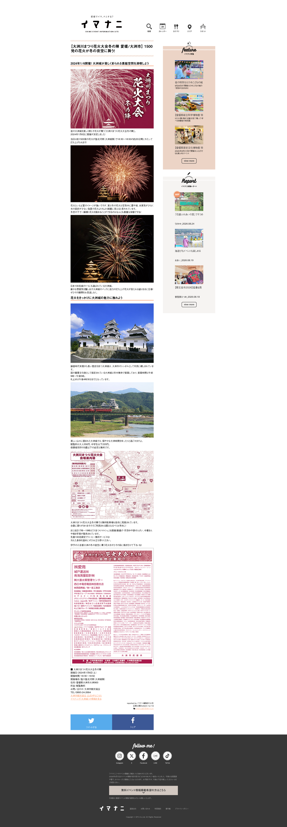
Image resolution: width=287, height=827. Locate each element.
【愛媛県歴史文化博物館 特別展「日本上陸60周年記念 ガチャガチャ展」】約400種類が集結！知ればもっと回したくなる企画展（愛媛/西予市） (189, 147)
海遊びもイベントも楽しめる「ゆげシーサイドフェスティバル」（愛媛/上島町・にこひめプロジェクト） (188, 250)
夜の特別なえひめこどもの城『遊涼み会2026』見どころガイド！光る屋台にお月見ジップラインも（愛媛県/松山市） (189, 82)
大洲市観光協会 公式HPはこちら (86, 695)
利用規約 (158, 808)
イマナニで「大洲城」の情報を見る (86, 698)
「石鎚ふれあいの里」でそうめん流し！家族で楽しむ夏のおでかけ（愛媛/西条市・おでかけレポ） (189, 214)
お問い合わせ (145, 808)
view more (189, 160)
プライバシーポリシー (182, 808)
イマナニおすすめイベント (144, 708)
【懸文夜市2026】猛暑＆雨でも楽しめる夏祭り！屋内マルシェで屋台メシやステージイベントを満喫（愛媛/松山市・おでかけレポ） (189, 287)
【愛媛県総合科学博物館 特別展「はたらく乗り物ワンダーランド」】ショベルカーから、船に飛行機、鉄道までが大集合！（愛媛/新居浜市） (189, 114)
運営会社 (133, 808)
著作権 (168, 808)
